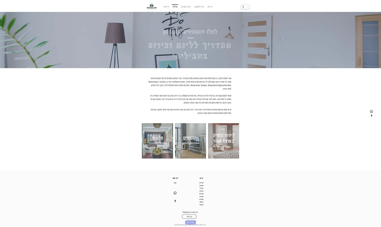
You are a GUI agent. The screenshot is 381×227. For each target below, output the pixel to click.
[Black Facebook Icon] (371, 115)
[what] (371, 111)
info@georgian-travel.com (190, 212)
